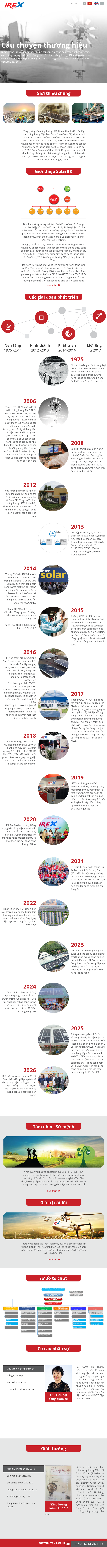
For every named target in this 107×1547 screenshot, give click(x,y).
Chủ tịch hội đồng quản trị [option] (20, 1368)
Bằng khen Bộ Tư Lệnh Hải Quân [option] (21, 1505)
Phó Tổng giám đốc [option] (17, 1382)
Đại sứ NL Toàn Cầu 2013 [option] (20, 1482)
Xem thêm (52, 285)
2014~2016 (67, 348)
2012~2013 (40, 348)
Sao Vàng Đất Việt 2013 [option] (19, 1475)
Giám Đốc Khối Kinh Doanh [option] (21, 1389)
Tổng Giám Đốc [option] (15, 1375)
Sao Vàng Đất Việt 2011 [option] (19, 1496)
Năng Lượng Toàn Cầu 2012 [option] (22, 1489)
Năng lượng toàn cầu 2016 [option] (21, 1468)
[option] (19, 114)
